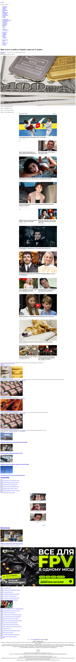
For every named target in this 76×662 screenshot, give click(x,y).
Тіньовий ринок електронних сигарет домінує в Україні (11, 620)
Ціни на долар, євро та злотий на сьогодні (8, 636)
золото (7, 363)
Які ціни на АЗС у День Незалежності (11, 608)
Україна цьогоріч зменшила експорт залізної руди (9, 411)
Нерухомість (5, 13)
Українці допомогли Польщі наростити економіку (9, 634)
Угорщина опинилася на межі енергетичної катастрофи (13, 442)
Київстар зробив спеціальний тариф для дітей (11, 453)
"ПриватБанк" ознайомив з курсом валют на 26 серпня (10, 626)
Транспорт (5, 25)
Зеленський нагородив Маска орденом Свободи (9, 482)
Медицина (5, 24)
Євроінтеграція (5, 21)
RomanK (10, 380)
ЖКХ (4, 26)
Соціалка (4, 44)
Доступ (4, 27)
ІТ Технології (5, 42)
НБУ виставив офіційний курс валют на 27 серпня (10, 490)
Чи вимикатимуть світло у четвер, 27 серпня (8, 488)
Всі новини (5, 6)
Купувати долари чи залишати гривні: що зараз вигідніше (14, 464)
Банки (4, 11)
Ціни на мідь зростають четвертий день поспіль (9, 429)
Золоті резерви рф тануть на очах (6, 378)
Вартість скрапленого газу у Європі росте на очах (9, 480)
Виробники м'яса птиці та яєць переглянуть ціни (9, 486)
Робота (4, 40)
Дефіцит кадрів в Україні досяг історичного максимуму (11, 614)
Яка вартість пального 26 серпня (6, 632)
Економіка (5, 7)
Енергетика (5, 14)
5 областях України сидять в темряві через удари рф (10, 630)
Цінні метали (5, 10)
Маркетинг (5, 22)
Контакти (4, 29)
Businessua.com (37, 639)
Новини (4, 43)
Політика (4, 9)
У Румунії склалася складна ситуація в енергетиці (12, 475)
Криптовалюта (5, 19)
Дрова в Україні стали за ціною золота (7, 492)
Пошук (4, 17)
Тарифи (4, 16)
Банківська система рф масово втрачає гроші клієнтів (10, 616)
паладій (13, 363)
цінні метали (2, 363)
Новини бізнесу (6, 30)
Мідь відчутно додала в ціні (5, 396)
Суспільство (5, 23)
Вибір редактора (5, 528)
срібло (10, 363)
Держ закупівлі (5, 15)
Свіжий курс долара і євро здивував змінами (8, 622)
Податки (4, 37)
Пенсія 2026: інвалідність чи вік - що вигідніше (9, 618)
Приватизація (5, 12)
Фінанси (4, 8)
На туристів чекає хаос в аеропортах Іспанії (8, 484)
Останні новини (4, 477)
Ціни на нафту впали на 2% (5, 628)
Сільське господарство (7, 20)
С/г (3, 41)
